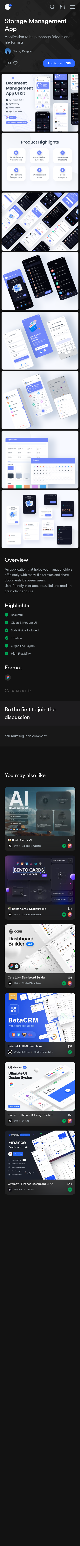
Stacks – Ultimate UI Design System (30, 1115)
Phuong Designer (22, 51)
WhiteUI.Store (22, 1052)
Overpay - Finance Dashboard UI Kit (30, 1184)
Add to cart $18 (59, 63)
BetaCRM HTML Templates (25, 1046)
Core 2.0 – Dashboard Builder (26, 977)
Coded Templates (31, 845)
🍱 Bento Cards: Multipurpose (27, 909)
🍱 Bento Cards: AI (20, 840)
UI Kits (25, 1121)
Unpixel (18, 1189)
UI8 (16, 845)
